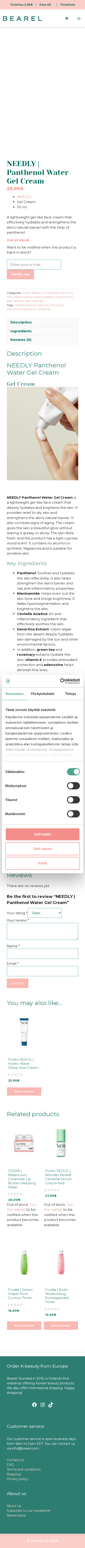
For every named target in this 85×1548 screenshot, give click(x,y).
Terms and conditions (24, 1469)
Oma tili (45, 4)
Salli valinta (43, 849)
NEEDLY (24, 197)
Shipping (14, 1474)
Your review (18, 920)
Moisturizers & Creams (28, 297)
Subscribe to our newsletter (29, 1511)
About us (14, 1506)
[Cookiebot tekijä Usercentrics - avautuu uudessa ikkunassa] (60, 681)
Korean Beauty (31, 292)
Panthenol (14, 309)
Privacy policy (17, 1479)
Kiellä (42, 863)
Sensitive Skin (22, 301)
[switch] (73, 786)
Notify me (20, 274)
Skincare (38, 301)
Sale (9, 301)
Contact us (15, 1460)
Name (13, 946)
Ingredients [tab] (21, 331)
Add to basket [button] (24, 1091)
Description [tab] (21, 322)
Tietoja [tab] (70, 694)
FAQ (10, 1465)
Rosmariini (29, 309)
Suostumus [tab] (14, 694)
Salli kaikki (42, 834)
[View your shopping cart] (67, 19)
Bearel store (16, 1515)
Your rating (17, 913)
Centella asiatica (24, 305)
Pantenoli (57, 305)
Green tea (43, 305)
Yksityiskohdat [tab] (42, 694)
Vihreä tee (44, 309)
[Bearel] (22, 19)
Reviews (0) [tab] (20, 339)
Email (13, 963)
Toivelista (67, 4)
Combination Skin (55, 292)
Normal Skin (65, 297)
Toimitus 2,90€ (21, 4)
